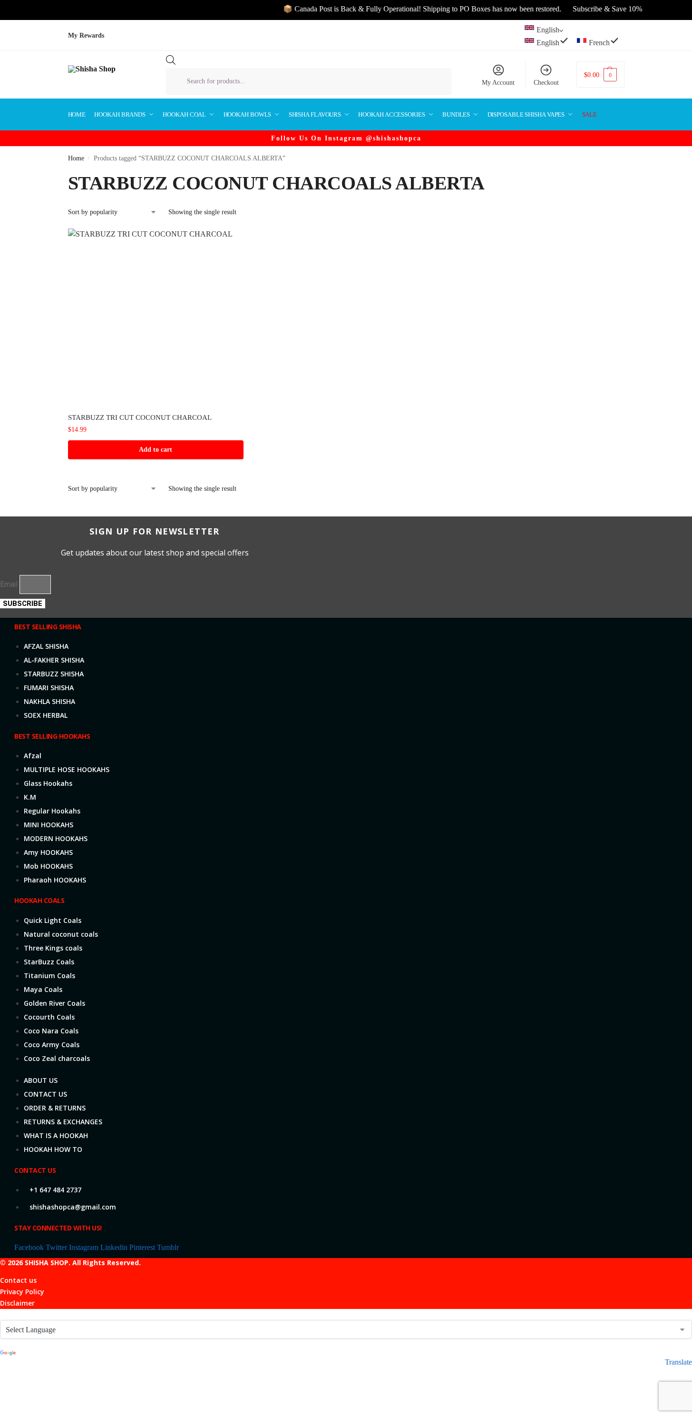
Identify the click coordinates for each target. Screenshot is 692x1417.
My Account (498, 82)
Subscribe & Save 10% (591, 9)
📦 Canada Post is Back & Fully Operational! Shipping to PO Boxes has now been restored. (406, 9)
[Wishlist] (229, 243)
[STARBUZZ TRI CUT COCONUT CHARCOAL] (156, 316)
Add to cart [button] (155, 449)
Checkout (546, 82)
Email (9, 584)
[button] (600, 74)
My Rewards (86, 35)
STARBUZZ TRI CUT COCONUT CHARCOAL (140, 417)
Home (76, 158)
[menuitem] (548, 41)
